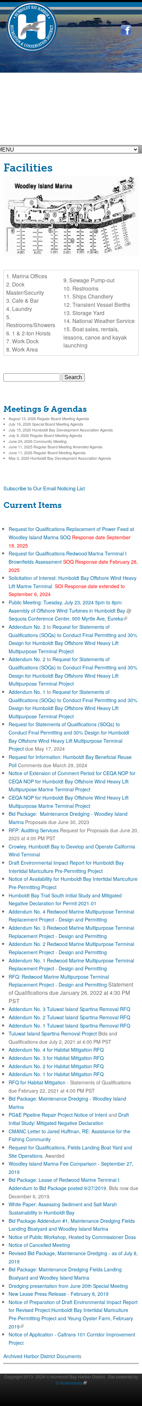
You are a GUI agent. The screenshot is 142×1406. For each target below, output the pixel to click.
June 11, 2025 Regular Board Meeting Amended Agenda (55, 446)
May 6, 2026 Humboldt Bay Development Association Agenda (60, 458)
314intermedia (70, 1383)
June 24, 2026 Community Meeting (38, 441)
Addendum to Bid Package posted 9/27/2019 (57, 1188)
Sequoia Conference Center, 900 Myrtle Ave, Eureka (67, 618)
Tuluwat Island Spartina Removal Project (53, 1033)
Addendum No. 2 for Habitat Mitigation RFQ (56, 1066)
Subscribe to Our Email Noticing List (44, 488)
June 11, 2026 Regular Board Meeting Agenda (47, 452)
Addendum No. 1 (27, 691)
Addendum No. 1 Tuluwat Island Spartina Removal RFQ (69, 1025)
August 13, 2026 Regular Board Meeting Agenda (49, 418)
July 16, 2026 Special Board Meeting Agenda (46, 424)
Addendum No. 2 (27, 659)
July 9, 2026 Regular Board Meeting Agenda (45, 435)
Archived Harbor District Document (41, 1356)
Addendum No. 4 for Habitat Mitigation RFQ (56, 1049)
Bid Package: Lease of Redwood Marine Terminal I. (65, 1179)
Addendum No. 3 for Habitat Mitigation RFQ (56, 1057)
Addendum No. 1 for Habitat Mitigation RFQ (56, 1074)
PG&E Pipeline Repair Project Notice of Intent (58, 1114)
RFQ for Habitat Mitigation (37, 1082)
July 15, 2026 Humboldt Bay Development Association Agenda (61, 430)
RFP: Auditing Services (34, 830)
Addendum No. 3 (27, 626)
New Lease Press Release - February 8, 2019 (59, 1293)
